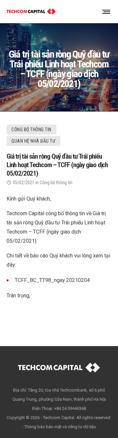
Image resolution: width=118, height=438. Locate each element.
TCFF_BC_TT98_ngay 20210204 (52, 280)
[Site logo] (31, 11)
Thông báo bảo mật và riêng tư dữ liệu (60, 426)
